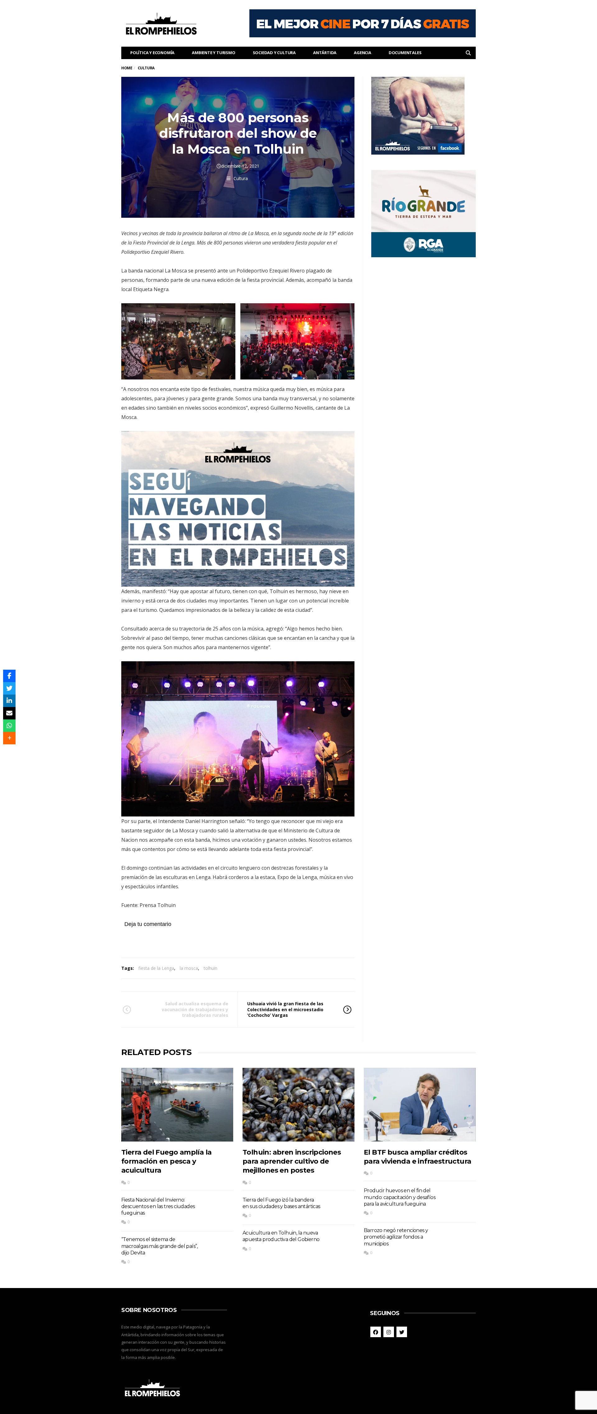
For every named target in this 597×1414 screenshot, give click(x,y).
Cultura (241, 178)
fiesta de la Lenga (156, 968)
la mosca (189, 968)
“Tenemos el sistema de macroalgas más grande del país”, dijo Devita (159, 1246)
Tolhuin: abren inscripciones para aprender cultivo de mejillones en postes (292, 1161)
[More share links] (9, 738)
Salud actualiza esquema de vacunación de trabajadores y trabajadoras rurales (195, 1009)
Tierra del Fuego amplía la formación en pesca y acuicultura (166, 1161)
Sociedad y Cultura (274, 52)
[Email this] (9, 713)
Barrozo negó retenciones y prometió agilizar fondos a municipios (396, 1237)
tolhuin (210, 968)
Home (126, 68)
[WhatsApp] (9, 725)
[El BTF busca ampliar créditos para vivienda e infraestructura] (420, 1105)
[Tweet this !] (9, 688)
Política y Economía (152, 52)
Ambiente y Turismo (213, 52)
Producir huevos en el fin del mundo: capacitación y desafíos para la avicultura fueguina (399, 1197)
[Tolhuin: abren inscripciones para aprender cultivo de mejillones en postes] (298, 1105)
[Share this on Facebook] (9, 676)
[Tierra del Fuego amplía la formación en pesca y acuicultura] (177, 1105)
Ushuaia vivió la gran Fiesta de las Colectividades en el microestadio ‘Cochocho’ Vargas (285, 1009)
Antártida (324, 52)
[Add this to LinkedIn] (9, 701)
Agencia (362, 52)
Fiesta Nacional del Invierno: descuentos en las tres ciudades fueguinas (158, 1206)
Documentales (405, 52)
